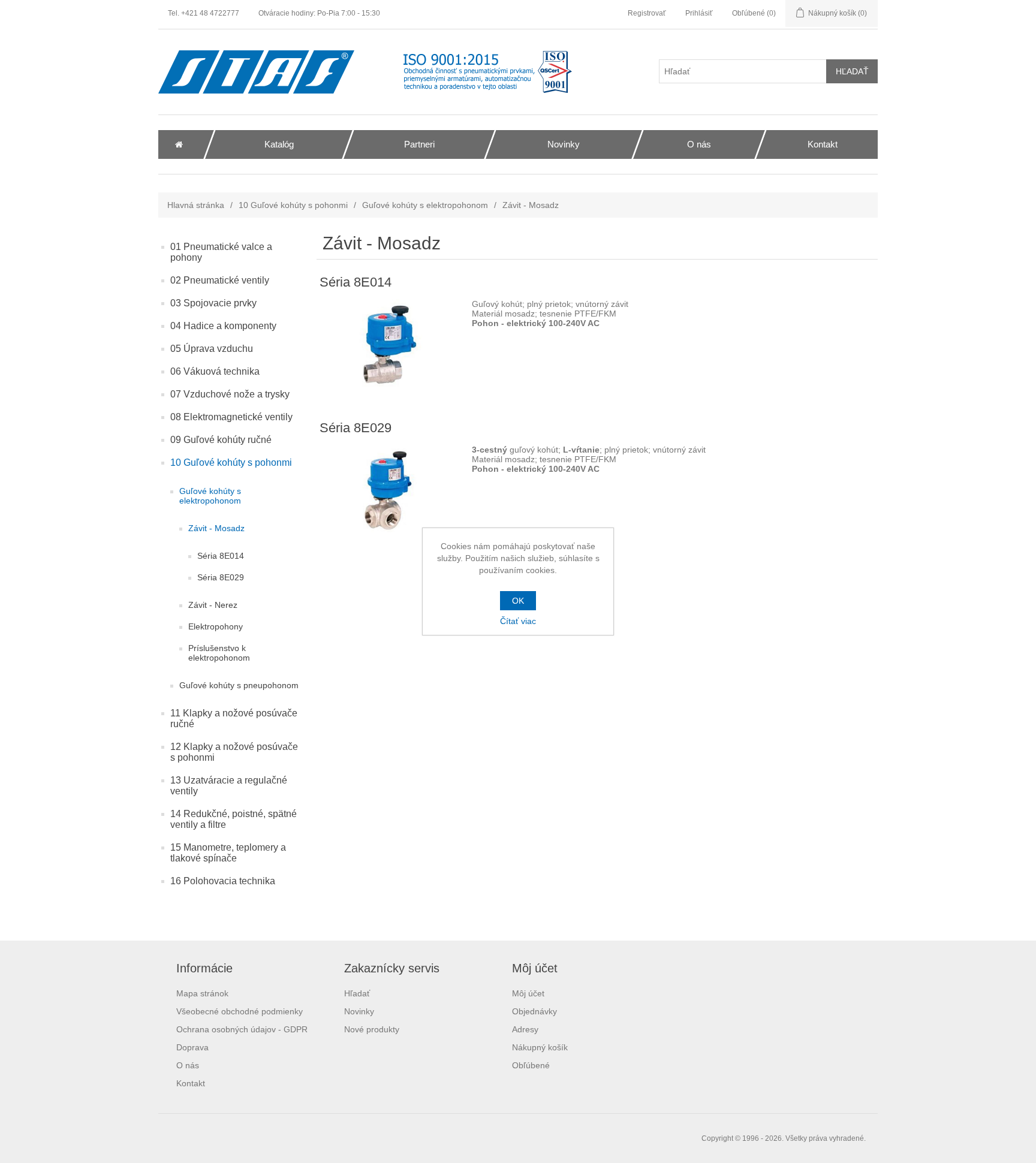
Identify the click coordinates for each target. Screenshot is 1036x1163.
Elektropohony (215, 626)
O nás (187, 1065)
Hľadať (357, 993)
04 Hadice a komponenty (223, 326)
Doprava (192, 1047)
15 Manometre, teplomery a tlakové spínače (228, 852)
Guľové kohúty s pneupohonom (239, 685)
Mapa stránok (202, 993)
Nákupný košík (540, 1047)
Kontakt (190, 1083)
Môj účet (528, 993)
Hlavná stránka (195, 205)
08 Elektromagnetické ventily (231, 417)
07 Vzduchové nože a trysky (230, 394)
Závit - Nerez (212, 605)
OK (518, 600)
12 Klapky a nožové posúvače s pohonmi (234, 752)
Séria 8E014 (220, 556)
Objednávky (534, 1011)
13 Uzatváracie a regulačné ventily (228, 785)
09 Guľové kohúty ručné (221, 440)
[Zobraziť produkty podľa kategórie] (390, 344)
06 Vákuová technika (215, 371)
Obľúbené (531, 1065)
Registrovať (647, 13)
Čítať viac (518, 621)
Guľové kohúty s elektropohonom (425, 205)
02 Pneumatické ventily (219, 280)
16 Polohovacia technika (222, 881)
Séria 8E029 (220, 577)
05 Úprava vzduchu (211, 349)
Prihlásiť (699, 13)
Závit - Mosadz (216, 528)
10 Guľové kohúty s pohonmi (293, 205)
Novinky (359, 1011)
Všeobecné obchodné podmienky (239, 1011)
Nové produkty (371, 1029)
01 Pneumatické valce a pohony (221, 252)
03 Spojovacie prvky (213, 303)
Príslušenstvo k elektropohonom (219, 652)
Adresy (525, 1029)
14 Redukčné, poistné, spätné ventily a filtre (233, 819)
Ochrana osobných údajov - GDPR (242, 1029)
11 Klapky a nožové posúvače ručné (233, 718)
